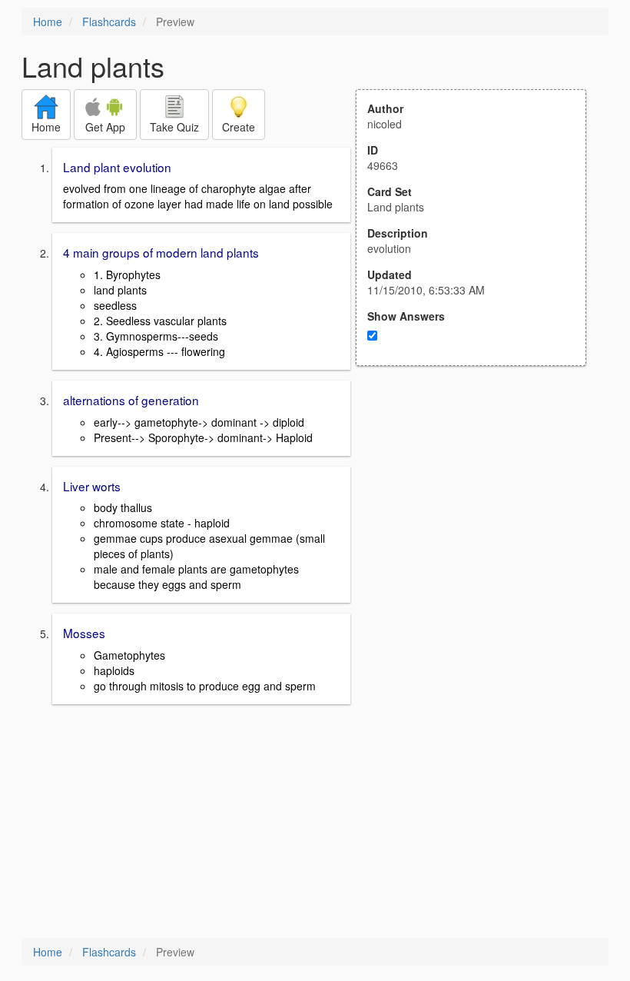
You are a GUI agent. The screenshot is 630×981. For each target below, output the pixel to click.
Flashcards (109, 21)
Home (47, 21)
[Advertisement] (479, 516)
